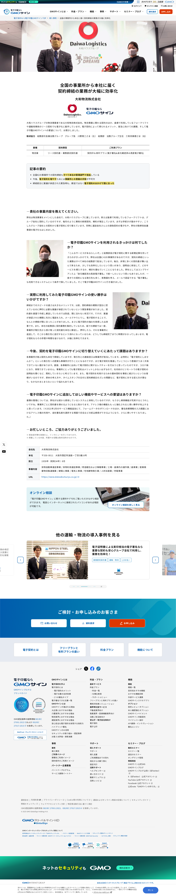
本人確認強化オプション (138, 710)
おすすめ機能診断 (135, 694)
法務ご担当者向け (97, 717)
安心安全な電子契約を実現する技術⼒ (68, 723)
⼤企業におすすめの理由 (62, 710)
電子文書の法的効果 (62, 694)
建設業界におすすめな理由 (63, 720)
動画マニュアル (96, 777)
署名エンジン (133, 726)
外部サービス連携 (135, 697)
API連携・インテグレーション (141, 723)
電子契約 (93, 723)
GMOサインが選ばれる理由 (63, 707)
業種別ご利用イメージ (61, 757)
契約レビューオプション (138, 707)
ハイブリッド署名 (59, 726)
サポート (93, 751)
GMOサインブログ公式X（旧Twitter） (144, 770)
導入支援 (93, 754)
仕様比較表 (97, 694)
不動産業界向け (96, 710)
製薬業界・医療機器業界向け (102, 713)
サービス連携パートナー (62, 773)
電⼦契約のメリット (62, 690)
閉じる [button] (150, 890)
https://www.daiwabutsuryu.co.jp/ (59, 476)
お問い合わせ (167, 6)
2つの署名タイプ (61, 697)
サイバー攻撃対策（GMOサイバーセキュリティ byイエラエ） (54, 836)
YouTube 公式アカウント (138, 780)
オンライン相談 (151, 6)
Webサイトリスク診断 (83, 833)
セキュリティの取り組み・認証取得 (67, 733)
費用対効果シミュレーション (102, 703)
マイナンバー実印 (135, 720)
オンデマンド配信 (135, 757)
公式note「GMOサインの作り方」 (142, 786)
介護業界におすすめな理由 (63, 713)
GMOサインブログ (136, 767)
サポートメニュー (99, 697)
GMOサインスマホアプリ (138, 700)
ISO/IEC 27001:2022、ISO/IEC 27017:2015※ (63, 808)
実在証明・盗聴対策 (28, 836)
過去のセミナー (134, 754)
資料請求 (152, 11)
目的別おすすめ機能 (136, 690)
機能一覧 (132, 687)
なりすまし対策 (106, 836)
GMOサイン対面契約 (136, 717)
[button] (155, 560)
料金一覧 (96, 690)
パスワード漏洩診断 (68, 833)
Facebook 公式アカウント (139, 783)
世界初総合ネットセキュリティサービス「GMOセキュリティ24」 (41, 833)
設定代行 (93, 764)
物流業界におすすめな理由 (63, 717)
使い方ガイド (95, 774)
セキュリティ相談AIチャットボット (103, 833)
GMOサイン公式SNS (136, 764)
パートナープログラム (61, 770)
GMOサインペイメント (137, 713)
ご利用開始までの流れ (99, 757)
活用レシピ (94, 780)
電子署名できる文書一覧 (62, 700)
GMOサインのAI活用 (60, 730)
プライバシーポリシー (101, 892)
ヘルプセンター (96, 770)
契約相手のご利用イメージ (63, 760)
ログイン (137, 6)
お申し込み (166, 11)
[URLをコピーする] (98, 669)
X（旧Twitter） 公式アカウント (141, 776)
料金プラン (94, 687)
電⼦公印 (93, 726)
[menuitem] (59, 11)
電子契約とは (57, 687)
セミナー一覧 (133, 751)
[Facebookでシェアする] (92, 669)
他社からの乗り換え (98, 761)
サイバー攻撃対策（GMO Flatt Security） (87, 836)
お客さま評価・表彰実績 (62, 736)
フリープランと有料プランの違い (104, 700)
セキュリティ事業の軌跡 (120, 836)
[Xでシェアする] (86, 669)
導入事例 (55, 751)
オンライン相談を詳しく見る (126, 504)
